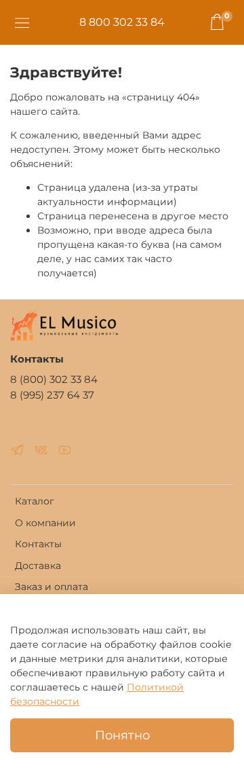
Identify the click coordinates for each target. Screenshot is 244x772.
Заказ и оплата (51, 587)
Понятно (122, 735)
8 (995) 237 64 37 (52, 394)
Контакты (38, 544)
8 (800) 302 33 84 (54, 379)
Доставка (38, 565)
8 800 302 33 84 (122, 22)
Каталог (34, 501)
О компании (45, 523)
